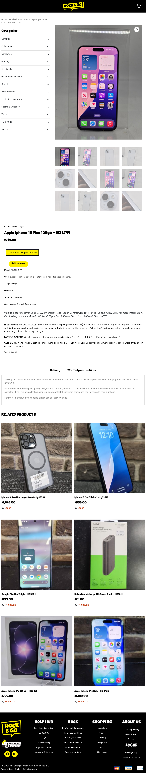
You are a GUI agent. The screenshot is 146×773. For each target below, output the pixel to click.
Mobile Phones (15, 20)
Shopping (102, 722)
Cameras (5, 39)
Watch (4, 129)
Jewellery (6, 84)
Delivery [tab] (55, 370)
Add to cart (18, 263)
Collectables (7, 46)
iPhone (27, 20)
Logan (21, 227)
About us (131, 722)
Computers (7, 54)
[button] (136, 29)
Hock (73, 722)
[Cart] (139, 6)
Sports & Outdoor (10, 107)
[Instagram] (15, 754)
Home (4, 20)
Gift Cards (6, 69)
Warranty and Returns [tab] (81, 370)
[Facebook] (7, 754)
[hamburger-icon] (4, 6)
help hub (44, 722)
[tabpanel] (73, 390)
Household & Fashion (11, 77)
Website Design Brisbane (12, 769)
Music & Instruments (11, 99)
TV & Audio (6, 122)
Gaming (5, 62)
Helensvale (10, 604)
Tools (4, 114)
